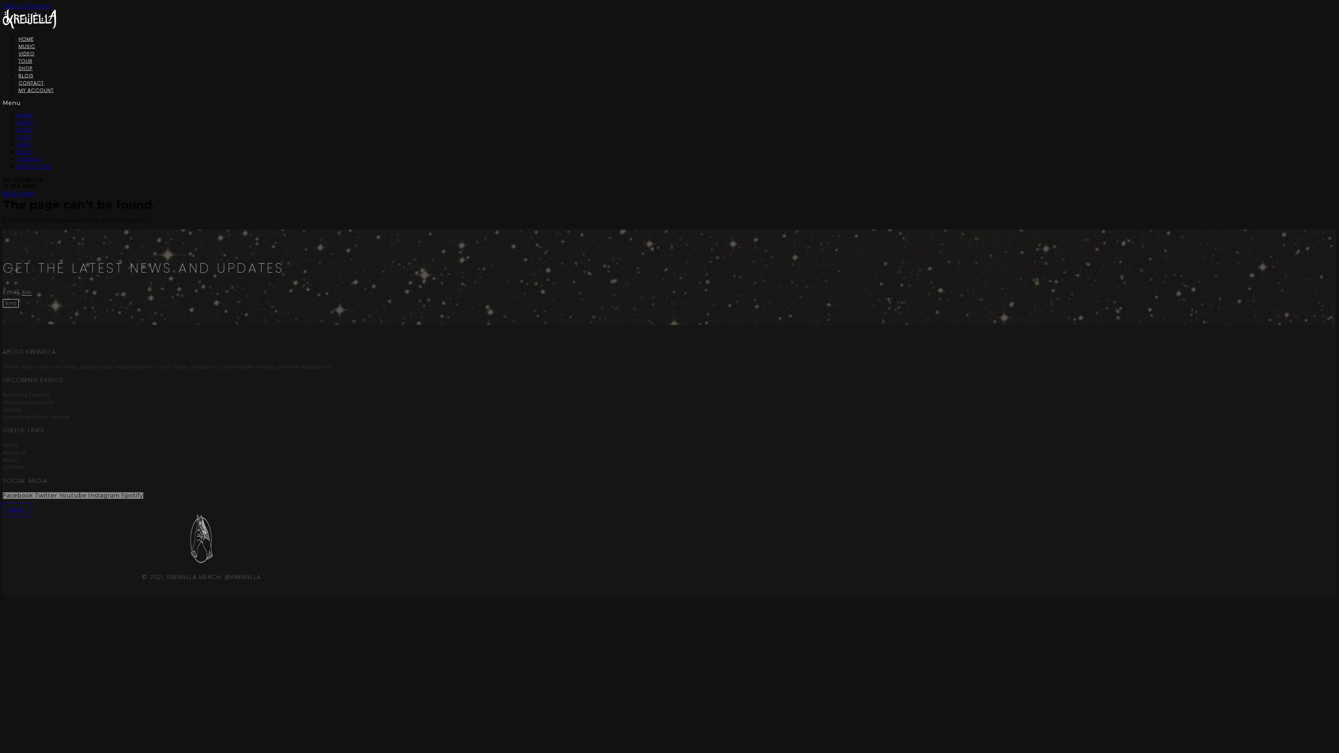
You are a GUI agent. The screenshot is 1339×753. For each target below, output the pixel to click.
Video (25, 130)
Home (24, 115)
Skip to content (27, 6)
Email (12, 292)
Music (25, 122)
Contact (29, 159)
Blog (24, 152)
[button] (134, 103)
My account (36, 90)
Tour (24, 137)
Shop (24, 144)
